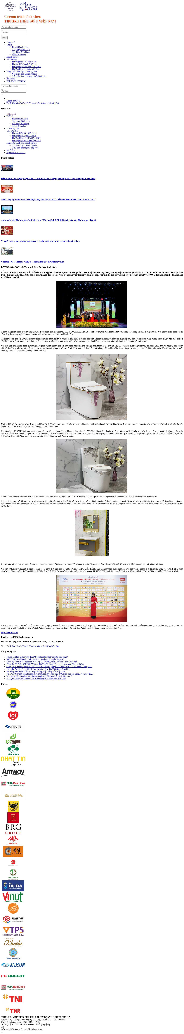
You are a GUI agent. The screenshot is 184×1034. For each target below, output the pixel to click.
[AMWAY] (13, 777)
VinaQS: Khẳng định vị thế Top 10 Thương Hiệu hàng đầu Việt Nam (36, 679)
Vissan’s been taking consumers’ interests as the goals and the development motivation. (40, 241)
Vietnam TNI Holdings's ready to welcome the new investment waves (32, 262)
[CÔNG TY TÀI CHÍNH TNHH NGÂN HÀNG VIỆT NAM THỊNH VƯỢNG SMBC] (13, 981)
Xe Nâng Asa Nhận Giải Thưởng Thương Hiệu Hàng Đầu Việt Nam (35, 671)
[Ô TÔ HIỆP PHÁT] (13, 709)
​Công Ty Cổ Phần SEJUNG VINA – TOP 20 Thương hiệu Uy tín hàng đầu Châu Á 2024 (45, 664)
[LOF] (13, 721)
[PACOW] (13, 698)
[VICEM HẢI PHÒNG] (13, 800)
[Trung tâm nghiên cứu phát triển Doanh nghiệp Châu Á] (21, 11)
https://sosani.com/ (9, 632)
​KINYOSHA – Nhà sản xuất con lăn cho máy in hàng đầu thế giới (34, 659)
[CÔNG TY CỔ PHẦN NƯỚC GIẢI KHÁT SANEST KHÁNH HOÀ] (13, 958)
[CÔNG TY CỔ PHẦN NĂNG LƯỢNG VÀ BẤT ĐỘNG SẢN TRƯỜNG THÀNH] (13, 879)
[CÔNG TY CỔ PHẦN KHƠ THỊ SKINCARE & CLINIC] (13, 947)
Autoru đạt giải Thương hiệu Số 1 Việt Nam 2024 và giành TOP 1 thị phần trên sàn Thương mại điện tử (48, 220)
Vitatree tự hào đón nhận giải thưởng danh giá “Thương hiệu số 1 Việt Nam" (39, 676)
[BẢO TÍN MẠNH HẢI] (13, 822)
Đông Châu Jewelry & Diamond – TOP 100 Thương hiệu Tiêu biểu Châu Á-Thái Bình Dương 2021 (49, 666)
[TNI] (13, 1003)
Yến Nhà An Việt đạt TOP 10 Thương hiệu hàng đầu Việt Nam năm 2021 (38, 669)
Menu (4, 38)
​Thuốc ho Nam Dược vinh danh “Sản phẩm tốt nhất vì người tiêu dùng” (37, 657)
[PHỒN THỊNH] (13, 856)
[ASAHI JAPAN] (13, 868)
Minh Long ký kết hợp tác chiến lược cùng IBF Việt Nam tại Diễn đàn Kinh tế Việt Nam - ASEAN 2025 (48, 199)
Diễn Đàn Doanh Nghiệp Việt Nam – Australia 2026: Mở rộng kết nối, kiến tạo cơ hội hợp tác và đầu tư (48, 178)
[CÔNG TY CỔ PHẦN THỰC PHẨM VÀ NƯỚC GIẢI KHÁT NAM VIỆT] (13, 901)
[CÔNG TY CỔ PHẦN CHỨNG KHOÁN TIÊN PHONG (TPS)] (13, 935)
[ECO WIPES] (13, 743)
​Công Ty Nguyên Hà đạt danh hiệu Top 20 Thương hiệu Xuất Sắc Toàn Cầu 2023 (41, 662)
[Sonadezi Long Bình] (13, 732)
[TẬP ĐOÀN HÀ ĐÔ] (13, 845)
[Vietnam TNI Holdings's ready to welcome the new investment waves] (7, 256)
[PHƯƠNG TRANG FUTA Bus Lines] (13, 992)
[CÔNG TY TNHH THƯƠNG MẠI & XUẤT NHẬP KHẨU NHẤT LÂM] (13, 913)
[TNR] (13, 1015)
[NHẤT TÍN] (13, 766)
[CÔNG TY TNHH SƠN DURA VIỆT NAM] (13, 890)
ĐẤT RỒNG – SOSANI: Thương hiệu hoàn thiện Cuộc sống (32, 103)
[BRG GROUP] (13, 834)
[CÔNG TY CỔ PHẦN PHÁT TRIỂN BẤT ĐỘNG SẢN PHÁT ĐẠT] (13, 924)
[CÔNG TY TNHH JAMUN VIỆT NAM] (13, 969)
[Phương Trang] (13, 788)
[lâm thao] (13, 754)
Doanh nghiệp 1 (13, 101)
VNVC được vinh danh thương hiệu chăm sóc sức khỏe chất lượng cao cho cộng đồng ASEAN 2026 (49, 674)
